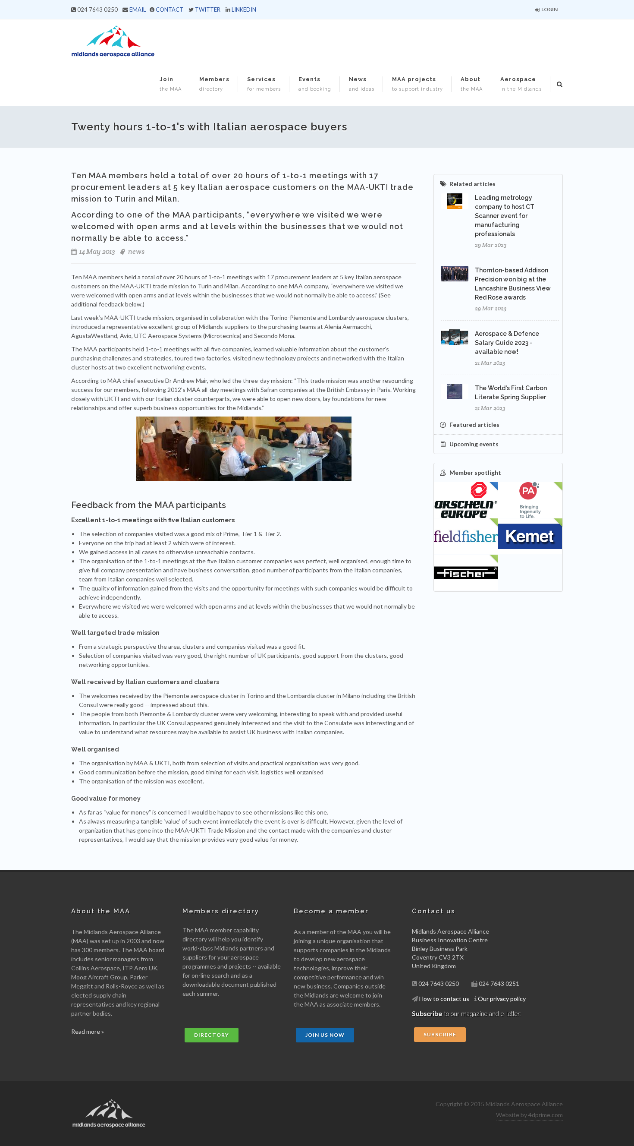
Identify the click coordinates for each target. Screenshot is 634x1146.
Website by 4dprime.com (529, 1114)
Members (214, 84)
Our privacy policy (502, 998)
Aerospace (521, 84)
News (361, 84)
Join (171, 84)
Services (264, 84)
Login (549, 9)
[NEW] (530, 500)
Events (314, 84)
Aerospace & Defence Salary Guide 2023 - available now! (507, 342)
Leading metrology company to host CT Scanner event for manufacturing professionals (504, 215)
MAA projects (417, 84)
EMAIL (137, 9)
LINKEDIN (244, 9)
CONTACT (169, 9)
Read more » (87, 1031)
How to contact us (444, 998)
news (136, 251)
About (472, 84)
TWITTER (207, 9)
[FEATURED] (466, 500)
